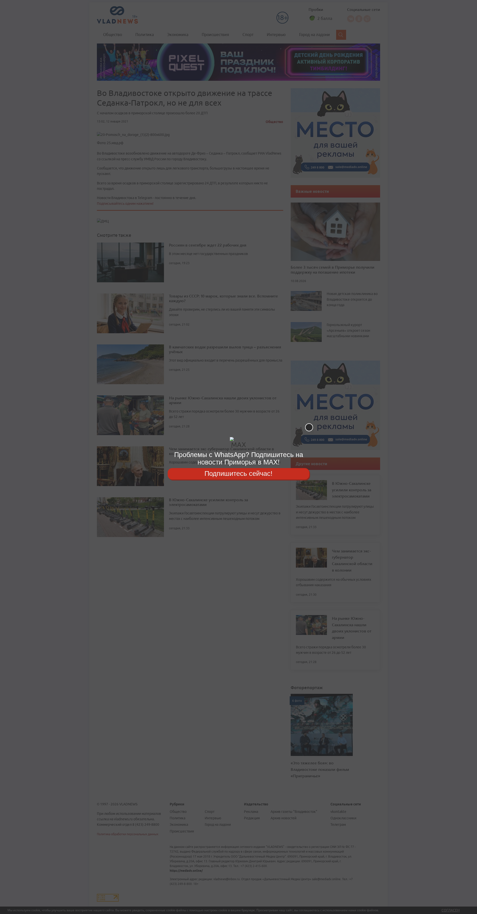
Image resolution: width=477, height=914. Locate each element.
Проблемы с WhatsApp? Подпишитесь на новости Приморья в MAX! (238, 458)
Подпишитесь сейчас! (238, 473)
